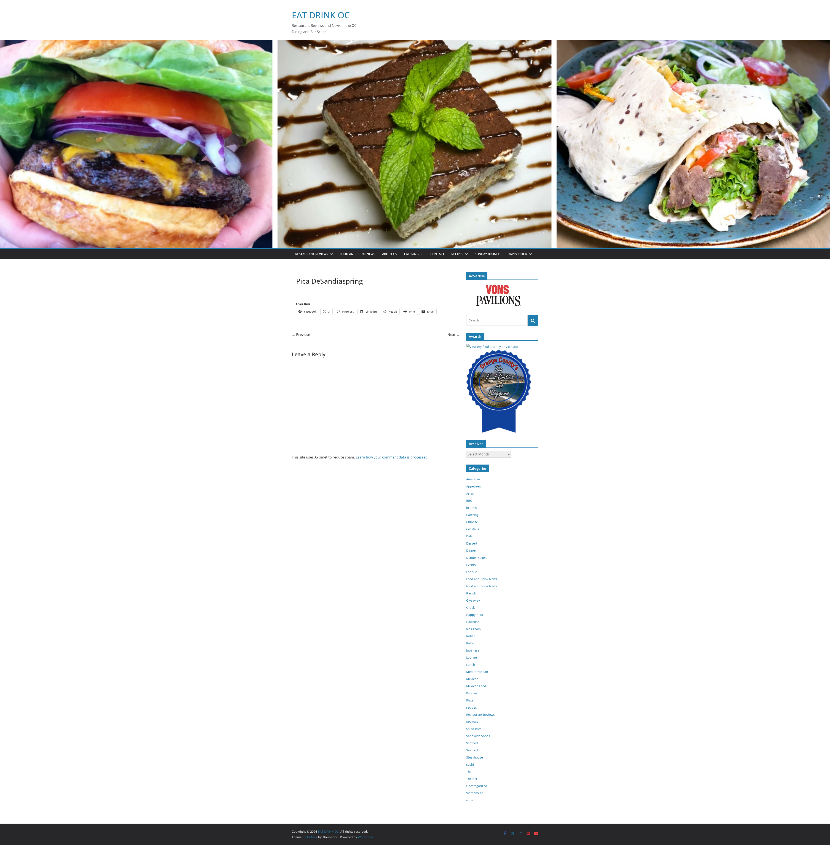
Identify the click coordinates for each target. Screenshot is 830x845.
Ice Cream (473, 629)
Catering (411, 254)
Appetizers (474, 486)
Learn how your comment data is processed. (392, 457)
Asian (470, 493)
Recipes (457, 254)
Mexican (472, 679)
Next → (453, 334)
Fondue (471, 572)
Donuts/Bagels (476, 558)
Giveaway (473, 600)
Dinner (471, 550)
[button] (330, 254)
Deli (469, 536)
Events (471, 565)
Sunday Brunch (488, 254)
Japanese (472, 650)
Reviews (472, 722)
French (471, 593)
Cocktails (472, 529)
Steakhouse (474, 757)
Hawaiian (473, 622)
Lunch (470, 665)
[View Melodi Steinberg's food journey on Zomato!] (492, 347)
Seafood (472, 743)
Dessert (471, 543)
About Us (389, 254)
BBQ (469, 500)
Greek (470, 607)
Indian (471, 636)
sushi (470, 764)
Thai (469, 772)
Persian (471, 693)
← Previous (301, 334)
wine (469, 800)
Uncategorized (476, 786)
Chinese (472, 522)
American (473, 479)
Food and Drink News (357, 254)
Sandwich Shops (478, 736)
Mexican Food (476, 686)
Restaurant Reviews (311, 254)
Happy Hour (517, 254)
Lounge (471, 657)
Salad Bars (474, 729)
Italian (470, 643)
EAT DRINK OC (321, 15)
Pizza (470, 700)
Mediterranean (477, 672)
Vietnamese (474, 793)
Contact (437, 254)
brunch (471, 508)
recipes (471, 707)
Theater (471, 779)
